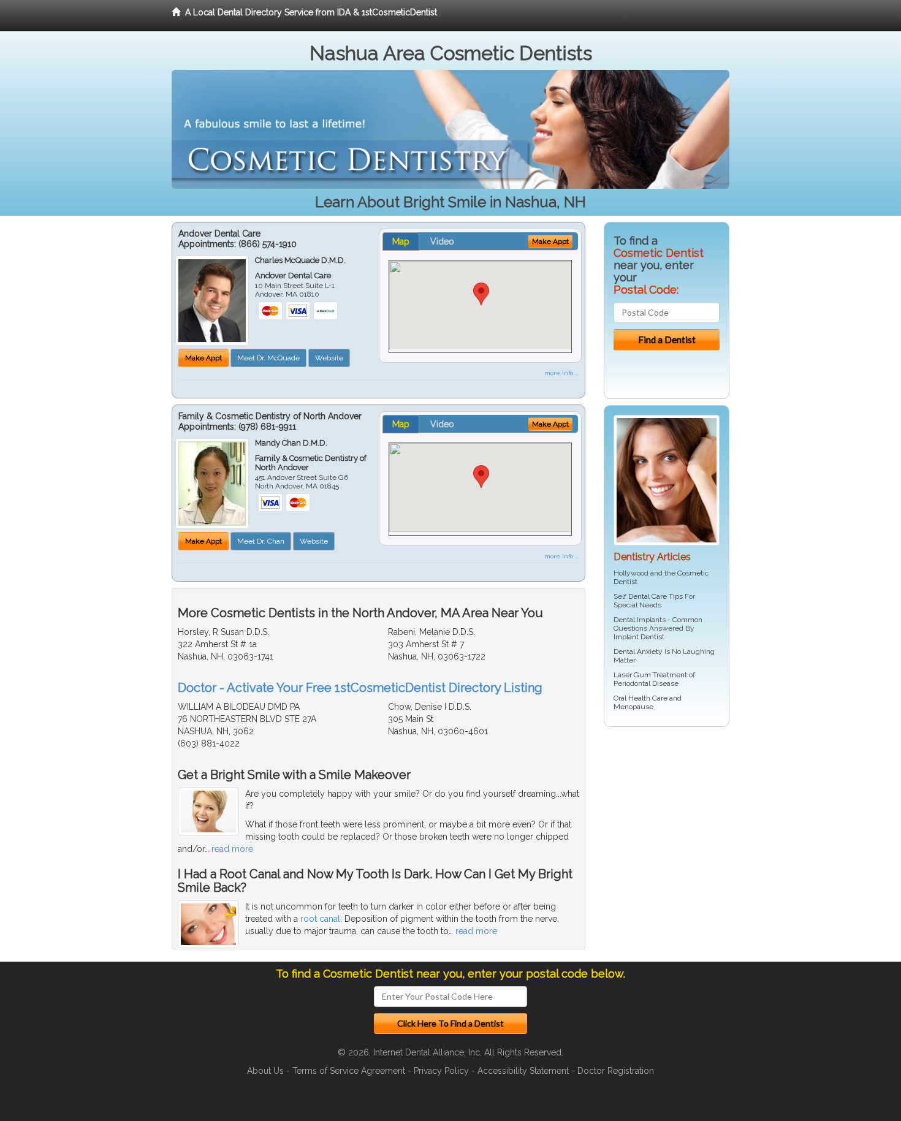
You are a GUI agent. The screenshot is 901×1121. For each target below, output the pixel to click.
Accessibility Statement (523, 1071)
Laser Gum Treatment (650, 675)
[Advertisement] (666, 831)
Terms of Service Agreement (348, 1071)
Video (442, 241)
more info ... (562, 373)
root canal (320, 919)
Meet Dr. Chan (260, 541)
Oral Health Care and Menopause (648, 702)
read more (232, 849)
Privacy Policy (441, 1071)
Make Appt (203, 358)
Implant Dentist (639, 637)
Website (329, 358)
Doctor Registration (615, 1071)
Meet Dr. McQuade (268, 358)
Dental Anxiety (638, 651)
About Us (265, 1071)
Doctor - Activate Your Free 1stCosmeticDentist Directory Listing (360, 687)
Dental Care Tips (655, 596)
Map (400, 241)
